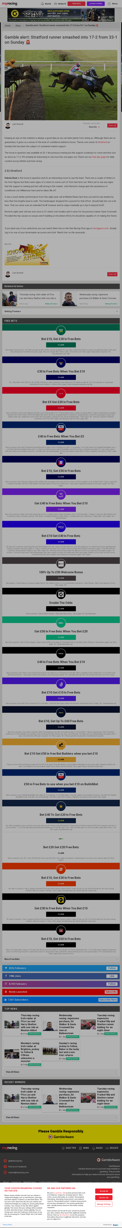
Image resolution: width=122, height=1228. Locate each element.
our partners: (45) (59, 1193)
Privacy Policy (7, 1225)
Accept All (104, 1191)
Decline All (104, 1198)
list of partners (65, 1215)
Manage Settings (104, 1204)
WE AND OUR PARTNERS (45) (61, 1188)
